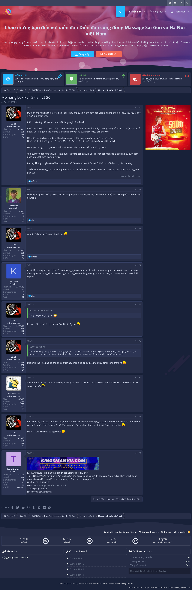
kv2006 (14, 281)
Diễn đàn (136, 11)
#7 (140, 377)
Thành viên (179, 11)
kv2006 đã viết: (35, 346)
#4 (140, 265)
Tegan (163, 539)
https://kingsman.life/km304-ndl (49, 485)
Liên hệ (110, 532)
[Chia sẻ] (136, 107)
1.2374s (169, 587)
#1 (140, 107)
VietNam (20, 487)
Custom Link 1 (77, 558)
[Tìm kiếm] (187, 3)
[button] (144, 11)
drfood (14, 205)
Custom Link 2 (77, 563)
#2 (140, 189)
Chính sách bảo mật (150, 532)
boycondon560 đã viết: (39, 310)
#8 (140, 416)
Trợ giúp (167, 532)
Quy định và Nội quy (127, 532)
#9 (140, 453)
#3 (140, 228)
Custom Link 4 (77, 574)
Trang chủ (120, 11)
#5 (140, 304)
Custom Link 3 (77, 569)
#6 (140, 341)
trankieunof (13, 469)
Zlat (5, 102)
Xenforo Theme (121, 583)
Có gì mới (158, 11)
